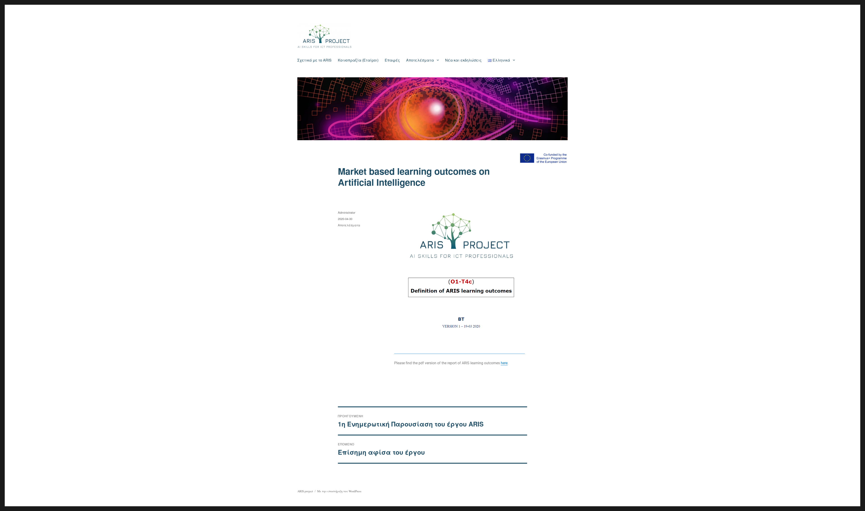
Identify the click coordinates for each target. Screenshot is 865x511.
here (504, 363)
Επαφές (392, 60)
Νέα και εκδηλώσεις (463, 60)
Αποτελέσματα (420, 60)
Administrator (346, 212)
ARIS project (305, 491)
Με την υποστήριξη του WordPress (339, 491)
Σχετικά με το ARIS (314, 60)
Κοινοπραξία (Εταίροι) (358, 60)
